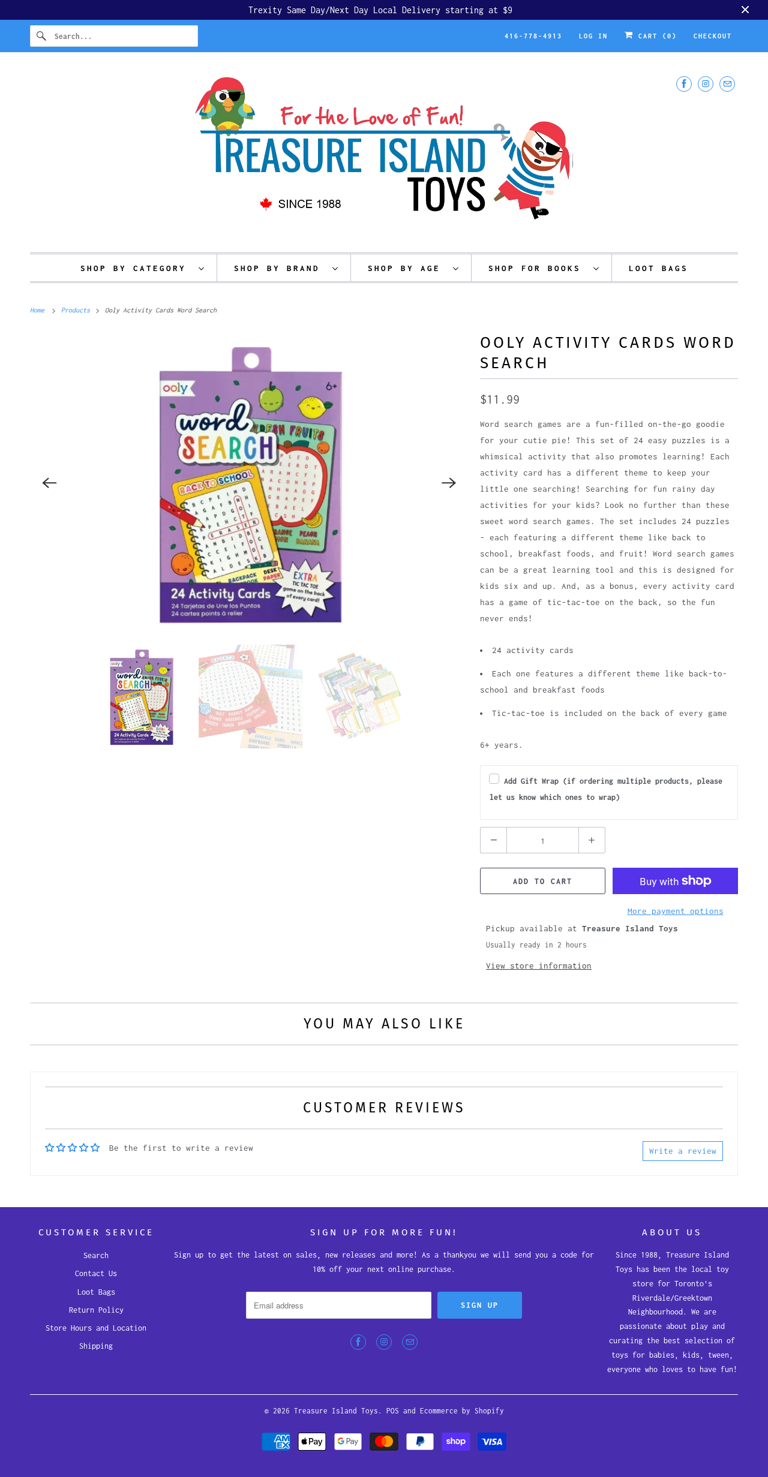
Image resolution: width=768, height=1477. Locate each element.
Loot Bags (96, 1292)
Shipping (96, 1345)
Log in (593, 36)
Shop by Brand (280, 268)
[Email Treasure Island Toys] (727, 83)
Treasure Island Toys (336, 1411)
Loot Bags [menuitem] (658, 268)
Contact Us (96, 1273)
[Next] (449, 483)
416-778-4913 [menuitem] (533, 36)
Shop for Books (537, 268)
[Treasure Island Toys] (384, 155)
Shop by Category (136, 268)
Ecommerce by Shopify (462, 1411)
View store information (539, 965)
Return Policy (96, 1309)
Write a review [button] (682, 1151)
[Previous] (49, 483)
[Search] (42, 36)
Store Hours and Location (96, 1327)
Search (96, 1255)
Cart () (655, 36)
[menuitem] (142, 267)
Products (77, 310)
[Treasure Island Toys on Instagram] (705, 83)
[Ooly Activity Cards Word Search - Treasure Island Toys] (249, 483)
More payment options (676, 911)
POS (392, 1411)
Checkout (713, 36)
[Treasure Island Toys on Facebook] (684, 83)
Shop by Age (407, 268)
